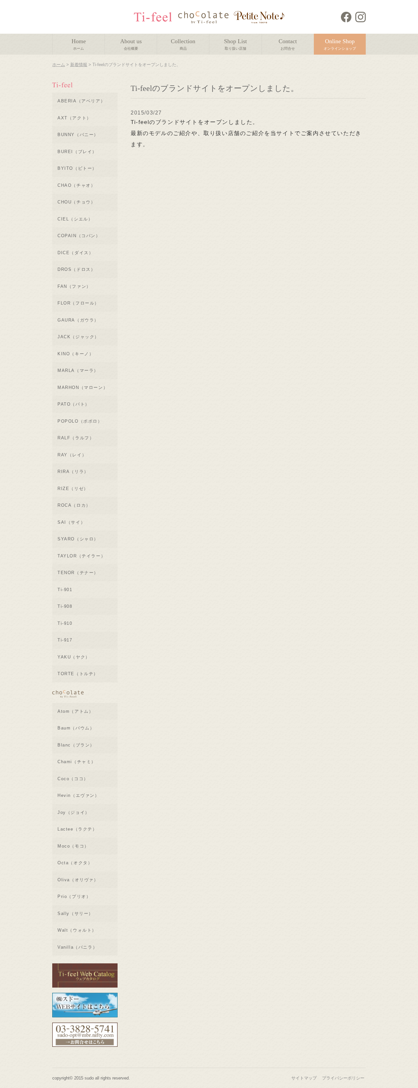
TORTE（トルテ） (77, 673)
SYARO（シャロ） (78, 538)
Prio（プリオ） (74, 896)
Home (79, 44)
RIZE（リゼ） (72, 488)
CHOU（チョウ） (76, 202)
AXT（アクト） (74, 117)
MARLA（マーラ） (78, 370)
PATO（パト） (73, 404)
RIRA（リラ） (73, 471)
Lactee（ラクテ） (77, 829)
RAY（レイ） (72, 454)
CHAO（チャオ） (76, 185)
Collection (183, 44)
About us (131, 44)
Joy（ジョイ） (73, 812)
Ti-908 (64, 606)
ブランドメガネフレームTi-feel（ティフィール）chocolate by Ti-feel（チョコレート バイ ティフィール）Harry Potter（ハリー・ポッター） (209, 16)
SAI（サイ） (71, 522)
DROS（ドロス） (76, 269)
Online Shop (340, 44)
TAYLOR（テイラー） (81, 555)
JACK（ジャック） (78, 336)
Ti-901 (64, 589)
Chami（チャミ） (76, 761)
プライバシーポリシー (343, 1078)
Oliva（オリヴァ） (78, 879)
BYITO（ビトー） (77, 168)
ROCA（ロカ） (74, 505)
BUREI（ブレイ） (77, 151)
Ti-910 (64, 623)
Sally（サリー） (75, 913)
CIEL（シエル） (75, 219)
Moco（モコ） (73, 846)
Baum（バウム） (75, 728)
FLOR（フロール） (78, 303)
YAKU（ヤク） (73, 657)
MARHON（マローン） (82, 387)
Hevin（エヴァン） (78, 795)
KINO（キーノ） (75, 353)
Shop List (235, 44)
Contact (288, 44)
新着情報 (78, 64)
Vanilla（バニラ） (77, 947)
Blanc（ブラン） (76, 745)
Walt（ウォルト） (77, 930)
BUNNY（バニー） (78, 134)
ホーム (58, 64)
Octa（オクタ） (74, 862)
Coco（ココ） (72, 778)
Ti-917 (64, 640)
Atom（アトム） (75, 711)
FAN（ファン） (74, 286)
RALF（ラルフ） (75, 437)
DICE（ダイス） (75, 252)
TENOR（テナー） (78, 572)
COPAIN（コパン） (79, 235)
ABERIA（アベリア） (81, 100)
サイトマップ (304, 1078)
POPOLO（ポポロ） (80, 421)
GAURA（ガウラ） (78, 320)
